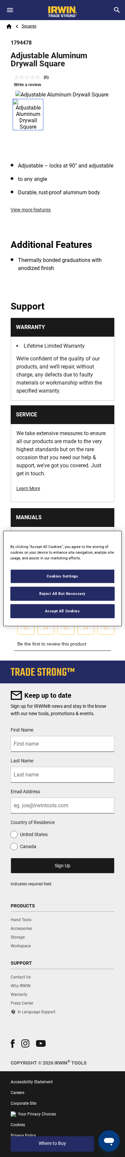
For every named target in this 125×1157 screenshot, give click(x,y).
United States (34, 834)
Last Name (22, 760)
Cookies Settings (62, 576)
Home (9, 26)
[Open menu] (10, 10)
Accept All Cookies (62, 611)
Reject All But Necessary (62, 593)
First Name (22, 730)
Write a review (27, 84)
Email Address (25, 791)
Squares (29, 26)
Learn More (28, 488)
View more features (31, 209)
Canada (28, 846)
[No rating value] (29, 77)
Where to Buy (52, 1143)
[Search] (117, 10)
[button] (13, 1043)
